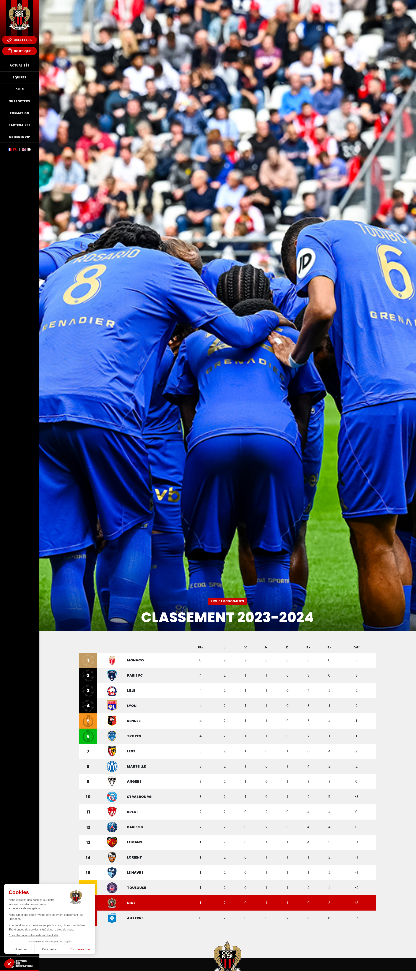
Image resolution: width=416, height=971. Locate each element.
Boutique (22, 51)
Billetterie (22, 40)
